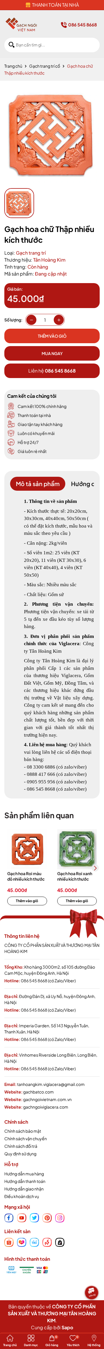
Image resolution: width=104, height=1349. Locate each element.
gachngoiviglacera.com (45, 1106)
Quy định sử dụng (20, 1153)
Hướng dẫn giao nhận (24, 1188)
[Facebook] (9, 1217)
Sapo (67, 1327)
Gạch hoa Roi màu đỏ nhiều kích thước (26, 876)
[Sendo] (47, 1241)
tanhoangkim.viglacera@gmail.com (51, 1084)
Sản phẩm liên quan (39, 815)
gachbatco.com (38, 1091)
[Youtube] (21, 1217)
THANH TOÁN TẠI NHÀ (55, 5)
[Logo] (21, 24)
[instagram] (59, 1217)
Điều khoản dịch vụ (21, 1196)
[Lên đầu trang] (92, 1310)
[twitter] (34, 1217)
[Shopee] (9, 1241)
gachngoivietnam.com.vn (47, 1099)
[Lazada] (21, 1241)
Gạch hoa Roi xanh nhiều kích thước (74, 876)
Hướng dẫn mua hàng (24, 1173)
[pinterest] (47, 1217)
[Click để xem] (52, 134)
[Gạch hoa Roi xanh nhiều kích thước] (77, 849)
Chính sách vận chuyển (25, 1138)
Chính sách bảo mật (22, 1131)
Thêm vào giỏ (27, 901)
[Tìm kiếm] (11, 45)
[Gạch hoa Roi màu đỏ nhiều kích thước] (27, 849)
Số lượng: (13, 319)
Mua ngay (52, 353)
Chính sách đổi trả (20, 1146)
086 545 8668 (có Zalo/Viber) (48, 980)
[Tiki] (34, 1241)
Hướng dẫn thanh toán (24, 1181)
